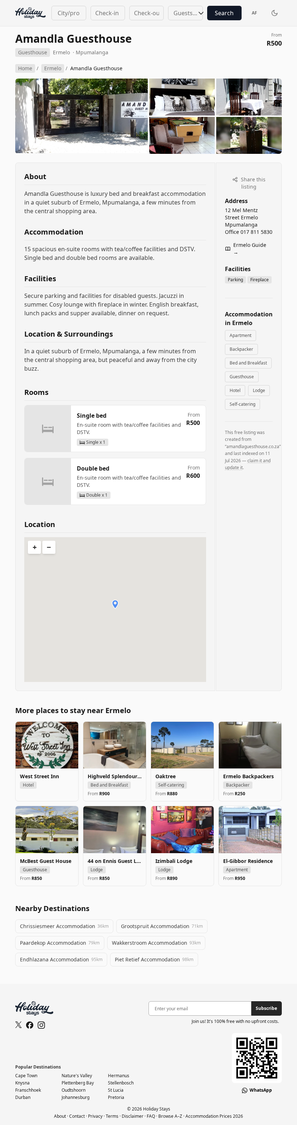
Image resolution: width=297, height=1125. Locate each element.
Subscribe (266, 1008)
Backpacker (241, 349)
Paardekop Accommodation (60, 942)
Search (224, 13)
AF (254, 13)
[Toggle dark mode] (274, 13)
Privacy (95, 1116)
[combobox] (68, 13)
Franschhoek (28, 1090)
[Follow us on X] (18, 1025)
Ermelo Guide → (249, 248)
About (60, 1116)
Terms (112, 1116)
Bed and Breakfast (248, 363)
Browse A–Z (170, 1116)
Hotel (235, 390)
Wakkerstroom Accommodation (156, 942)
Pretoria (116, 1097)
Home (25, 68)
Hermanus (118, 1076)
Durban (22, 1097)
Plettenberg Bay (78, 1083)
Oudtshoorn (73, 1090)
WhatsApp (261, 1090)
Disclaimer (132, 1116)
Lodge (259, 390)
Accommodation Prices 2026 (214, 1116)
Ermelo (61, 52)
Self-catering (242, 404)
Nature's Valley (77, 1076)
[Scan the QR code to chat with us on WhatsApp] (257, 1058)
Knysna (22, 1083)
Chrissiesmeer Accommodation (64, 926)
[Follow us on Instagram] (41, 1025)
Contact (77, 1116)
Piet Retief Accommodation (154, 959)
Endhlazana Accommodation (61, 959)
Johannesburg (75, 1097)
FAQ (151, 1116)
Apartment (240, 335)
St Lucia (116, 1090)
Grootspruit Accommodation (162, 926)
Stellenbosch (121, 1083)
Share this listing (252, 183)
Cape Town (26, 1076)
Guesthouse (242, 377)
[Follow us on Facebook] (29, 1025)
